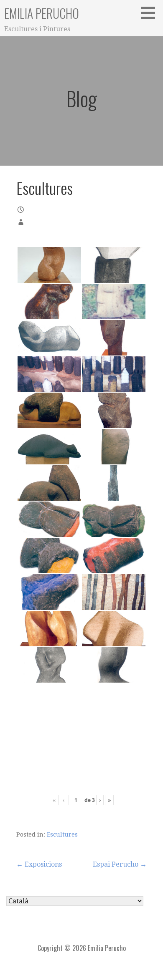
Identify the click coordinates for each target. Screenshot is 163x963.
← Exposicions (39, 864)
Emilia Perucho (41, 13)
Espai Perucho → (120, 864)
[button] (151, 12)
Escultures (62, 834)
